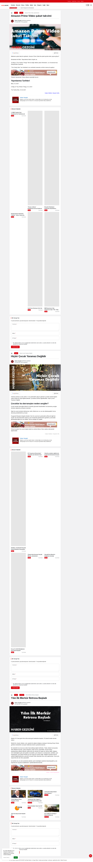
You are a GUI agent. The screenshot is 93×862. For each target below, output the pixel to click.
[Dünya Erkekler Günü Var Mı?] (35, 811)
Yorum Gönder (15, 346)
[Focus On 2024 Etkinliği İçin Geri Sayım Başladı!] (18, 603)
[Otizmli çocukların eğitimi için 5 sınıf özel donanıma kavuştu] (51, 502)
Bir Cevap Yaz (15, 318)
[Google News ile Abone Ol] (15, 53)
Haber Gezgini (18, 20)
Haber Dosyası (64, 860)
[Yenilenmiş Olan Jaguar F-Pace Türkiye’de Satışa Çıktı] (35, 796)
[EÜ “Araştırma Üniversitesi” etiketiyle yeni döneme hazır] (35, 502)
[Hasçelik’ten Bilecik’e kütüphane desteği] (51, 603)
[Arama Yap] (91, 5)
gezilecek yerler (56, 860)
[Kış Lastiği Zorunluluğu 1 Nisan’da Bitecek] (51, 811)
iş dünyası (50, 860)
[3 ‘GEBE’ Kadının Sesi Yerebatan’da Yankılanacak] (18, 161)
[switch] (87, 5)
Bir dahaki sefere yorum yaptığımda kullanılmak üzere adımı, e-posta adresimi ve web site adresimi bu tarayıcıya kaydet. (34, 343)
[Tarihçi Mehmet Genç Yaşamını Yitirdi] (18, 796)
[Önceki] (18, 8)
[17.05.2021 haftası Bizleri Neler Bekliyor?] (51, 796)
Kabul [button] (16, 857)
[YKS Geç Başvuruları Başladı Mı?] (18, 811)
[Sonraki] (19, 8)
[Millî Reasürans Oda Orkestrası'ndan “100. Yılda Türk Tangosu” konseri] (51, 262)
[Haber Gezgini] (5, 5)
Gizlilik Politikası (6, 857)
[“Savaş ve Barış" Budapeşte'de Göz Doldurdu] (35, 161)
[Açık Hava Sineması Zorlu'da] (35, 262)
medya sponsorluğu (43, 860)
